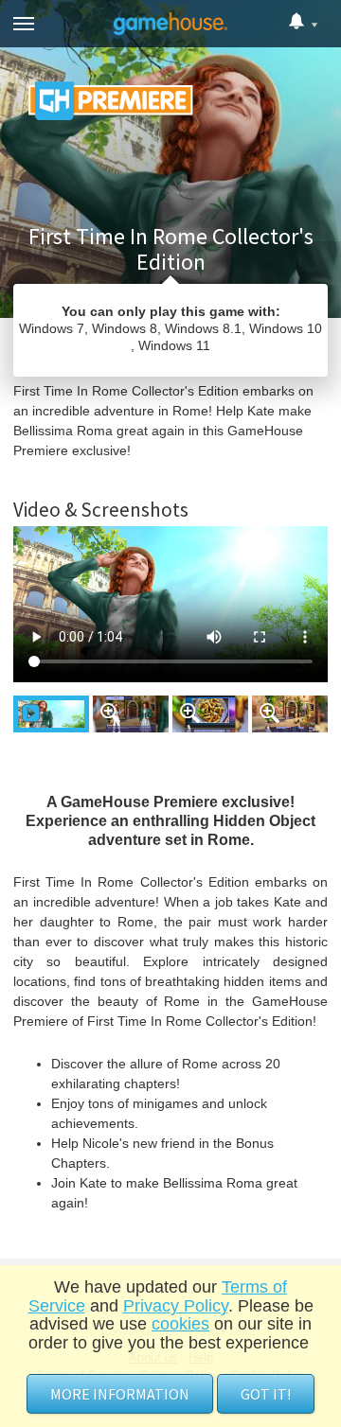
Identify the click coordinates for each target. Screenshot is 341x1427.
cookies (180, 1323)
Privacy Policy (175, 1305)
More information (119, 1393)
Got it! (266, 1393)
